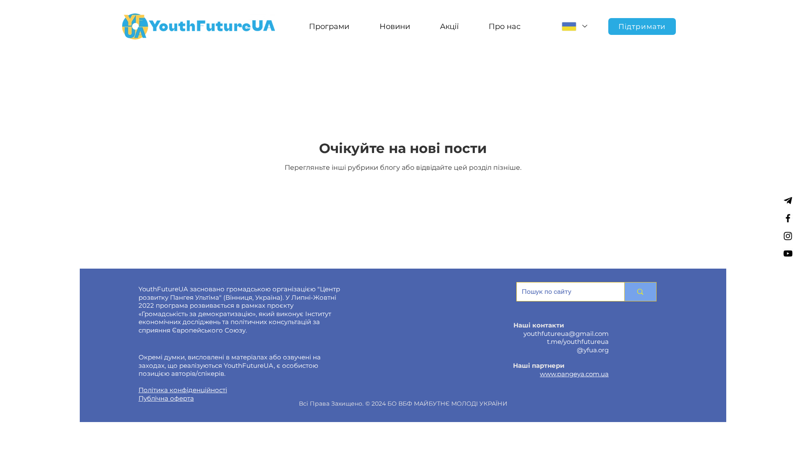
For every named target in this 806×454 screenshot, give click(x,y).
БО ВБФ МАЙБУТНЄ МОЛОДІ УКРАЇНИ (447, 403)
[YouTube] (787, 253)
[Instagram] (787, 235)
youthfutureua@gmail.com (566, 334)
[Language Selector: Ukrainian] (574, 26)
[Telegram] (787, 200)
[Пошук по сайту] (640, 291)
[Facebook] (787, 218)
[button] (329, 26)
